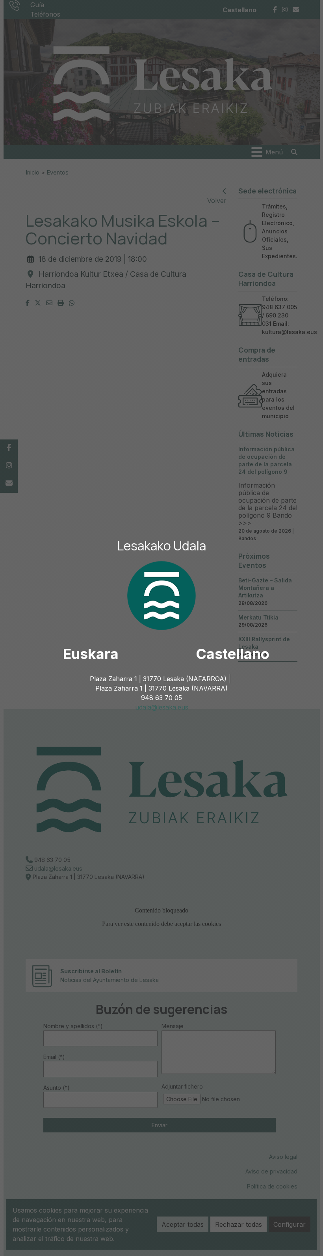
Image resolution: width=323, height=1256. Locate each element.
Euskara (91, 654)
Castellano (232, 654)
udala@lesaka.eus (161, 707)
